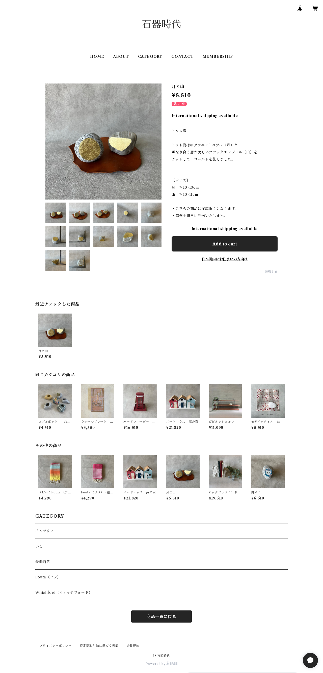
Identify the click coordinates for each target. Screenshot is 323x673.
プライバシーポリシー (55, 646)
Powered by (156, 664)
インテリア (44, 531)
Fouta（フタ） (48, 577)
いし (39, 546)
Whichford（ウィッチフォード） (63, 592)
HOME (97, 56)
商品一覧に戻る (161, 616)
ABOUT (121, 56)
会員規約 (133, 646)
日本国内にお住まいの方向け (225, 259)
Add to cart (224, 243)
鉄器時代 (42, 561)
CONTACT (182, 56)
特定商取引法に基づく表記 (99, 646)
